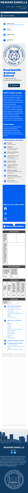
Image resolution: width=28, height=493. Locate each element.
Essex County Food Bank (13, 307)
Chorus (8, 324)
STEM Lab (9, 316)
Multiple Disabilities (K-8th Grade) (15, 349)
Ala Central (9, 30)
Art (8, 321)
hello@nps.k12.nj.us (12, 465)
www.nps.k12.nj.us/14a (12, 182)
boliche (9, 336)
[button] (14, 85)
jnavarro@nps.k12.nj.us (13, 158)
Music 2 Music (10, 310)
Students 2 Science (11, 317)
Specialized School (19, 24)
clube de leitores (11, 337)
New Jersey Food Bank (12, 312)
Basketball (9, 323)
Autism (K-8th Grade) (12, 344)
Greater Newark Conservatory (14, 309)
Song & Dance (10, 332)
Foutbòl (9, 326)
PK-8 (8, 35)
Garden (9, 327)
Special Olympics (11, 333)
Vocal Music (10, 334)
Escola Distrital (10, 24)
